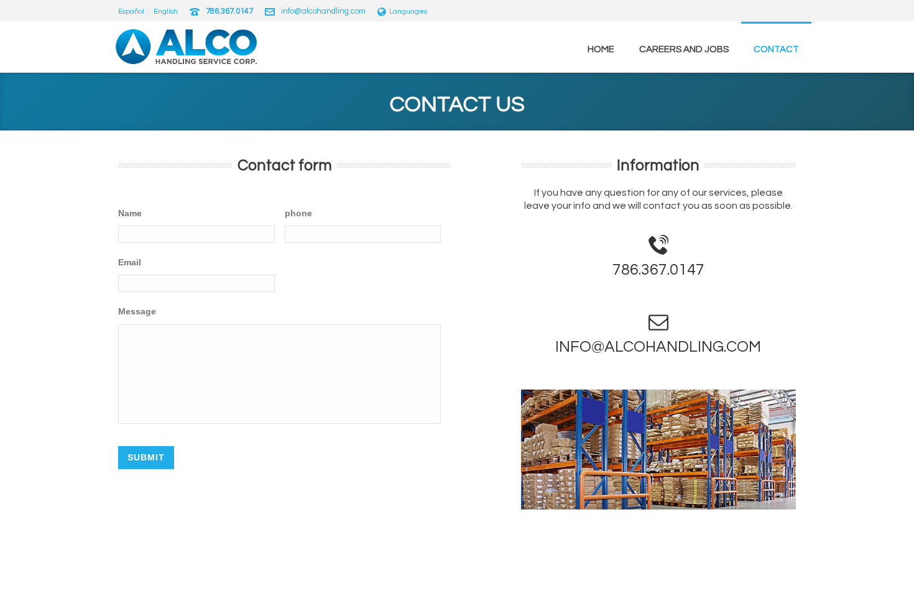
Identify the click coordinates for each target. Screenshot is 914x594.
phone (298, 213)
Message (137, 311)
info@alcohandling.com (323, 11)
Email (129, 262)
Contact (776, 49)
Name (130, 213)
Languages (408, 11)
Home (601, 49)
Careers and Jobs (684, 49)
